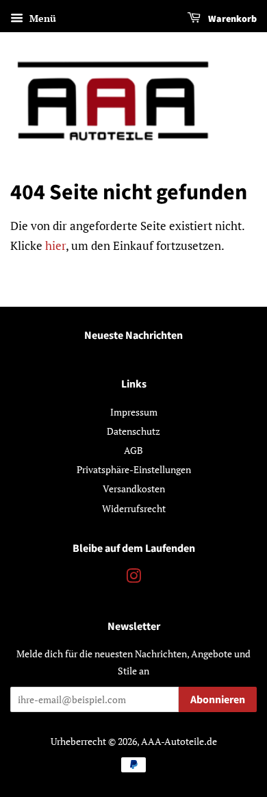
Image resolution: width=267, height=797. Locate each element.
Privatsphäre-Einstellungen (134, 469)
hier (55, 245)
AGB (133, 450)
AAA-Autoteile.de (179, 741)
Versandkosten (134, 488)
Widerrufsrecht (134, 508)
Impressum (133, 411)
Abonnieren (217, 699)
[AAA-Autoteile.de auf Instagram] (133, 578)
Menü (41, 18)
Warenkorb (231, 19)
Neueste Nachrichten (133, 335)
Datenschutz (133, 431)
